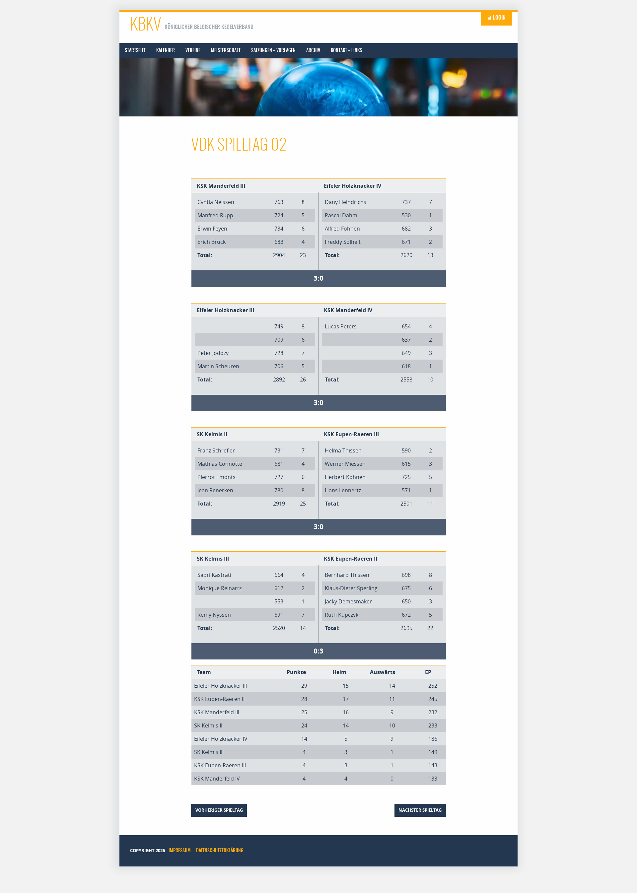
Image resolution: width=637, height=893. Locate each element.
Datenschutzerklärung (220, 851)
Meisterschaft (226, 50)
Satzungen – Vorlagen (273, 50)
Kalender (165, 50)
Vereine (192, 50)
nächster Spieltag (420, 810)
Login (499, 18)
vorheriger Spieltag (219, 810)
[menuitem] (135, 50)
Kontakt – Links (346, 50)
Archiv (313, 50)
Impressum (180, 851)
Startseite (135, 50)
